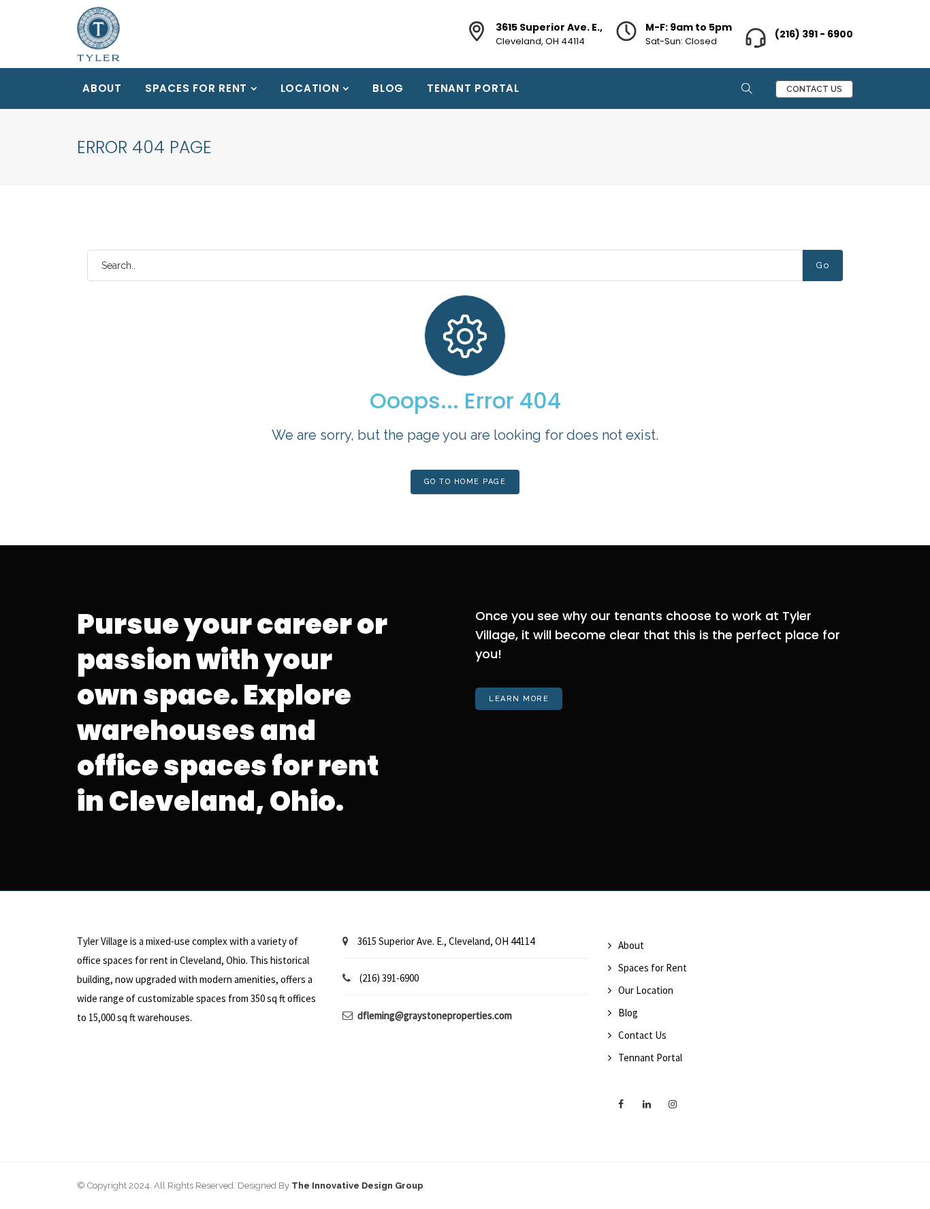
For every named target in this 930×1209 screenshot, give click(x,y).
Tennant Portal (650, 1057)
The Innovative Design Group (357, 1185)
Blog (388, 88)
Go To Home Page (465, 481)
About (102, 88)
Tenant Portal (473, 88)
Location (311, 88)
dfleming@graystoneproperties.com (434, 1015)
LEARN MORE (519, 698)
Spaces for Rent (198, 88)
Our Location (645, 990)
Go (822, 265)
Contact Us (814, 89)
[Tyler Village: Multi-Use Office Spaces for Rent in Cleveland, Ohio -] (98, 26)
